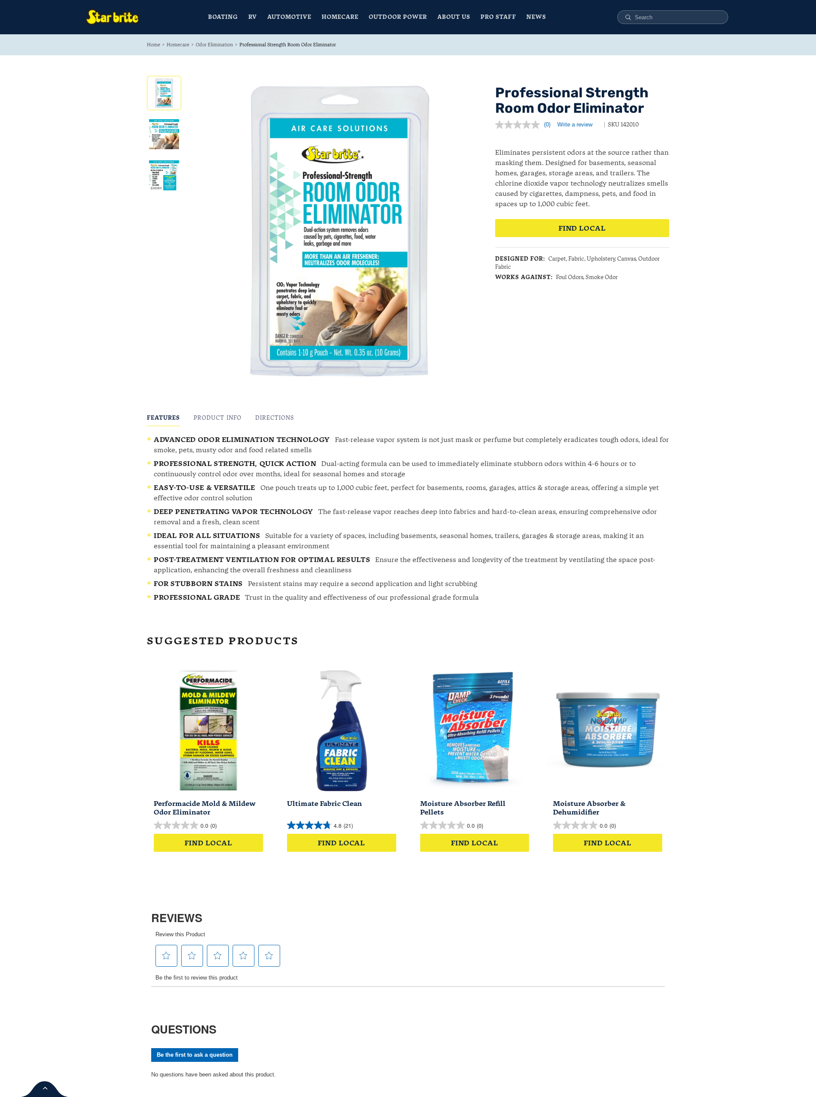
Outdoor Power (398, 17)
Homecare (340, 17)
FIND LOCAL (582, 228)
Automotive (289, 17)
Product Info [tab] (217, 417)
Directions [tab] (274, 417)
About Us (453, 17)
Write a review (574, 124)
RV (252, 17)
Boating (223, 17)
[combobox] (678, 17)
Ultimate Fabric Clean (324, 803)
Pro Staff (498, 17)
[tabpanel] (408, 518)
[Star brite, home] (112, 17)
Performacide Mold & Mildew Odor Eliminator (205, 808)
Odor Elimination (214, 45)
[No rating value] (519, 124)
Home (153, 45)
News (536, 17)
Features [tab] (163, 417)
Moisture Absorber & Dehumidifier (589, 808)
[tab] (164, 93)
